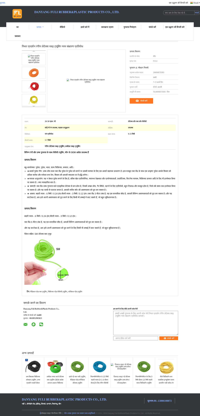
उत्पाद (39, 27)
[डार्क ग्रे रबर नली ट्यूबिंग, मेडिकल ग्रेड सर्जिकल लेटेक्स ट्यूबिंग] (77, 366)
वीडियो (62, 27)
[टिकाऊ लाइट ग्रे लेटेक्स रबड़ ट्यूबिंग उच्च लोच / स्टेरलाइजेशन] (122, 366)
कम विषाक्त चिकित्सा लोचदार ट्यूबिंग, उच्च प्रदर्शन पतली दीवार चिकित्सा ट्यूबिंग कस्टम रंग (33, 381)
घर (17, 27)
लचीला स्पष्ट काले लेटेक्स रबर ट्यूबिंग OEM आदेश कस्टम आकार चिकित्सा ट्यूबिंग (55, 381)
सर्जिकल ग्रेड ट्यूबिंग (75, 292)
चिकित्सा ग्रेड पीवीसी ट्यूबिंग (57, 292)
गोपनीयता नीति (56, 413)
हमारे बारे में (85, 27)
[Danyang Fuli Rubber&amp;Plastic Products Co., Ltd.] (17, 13)
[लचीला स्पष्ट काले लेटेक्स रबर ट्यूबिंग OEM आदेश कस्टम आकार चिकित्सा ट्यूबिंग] (55, 366)
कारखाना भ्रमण (107, 27)
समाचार (17, 36)
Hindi (195, 3)
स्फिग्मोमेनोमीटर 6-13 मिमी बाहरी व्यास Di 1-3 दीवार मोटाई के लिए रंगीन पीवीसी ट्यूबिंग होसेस (99, 381)
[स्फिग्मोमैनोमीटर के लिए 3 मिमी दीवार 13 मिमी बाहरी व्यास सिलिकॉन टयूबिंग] (144, 366)
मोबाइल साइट (46, 413)
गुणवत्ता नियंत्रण (130, 27)
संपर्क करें (152, 27)
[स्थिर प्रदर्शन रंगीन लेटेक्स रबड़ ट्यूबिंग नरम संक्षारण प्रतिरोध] (34, 59)
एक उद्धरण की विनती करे (178, 3)
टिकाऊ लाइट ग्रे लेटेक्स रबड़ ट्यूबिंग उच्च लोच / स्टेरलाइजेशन (122, 380)
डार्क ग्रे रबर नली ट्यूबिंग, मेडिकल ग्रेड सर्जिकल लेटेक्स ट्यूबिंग (77, 380)
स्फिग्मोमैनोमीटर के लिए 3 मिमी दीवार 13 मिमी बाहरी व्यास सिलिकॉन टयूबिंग (143, 380)
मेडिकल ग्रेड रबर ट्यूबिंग (38, 292)
